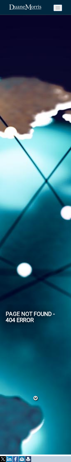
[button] (3, 459)
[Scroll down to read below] (35, 397)
